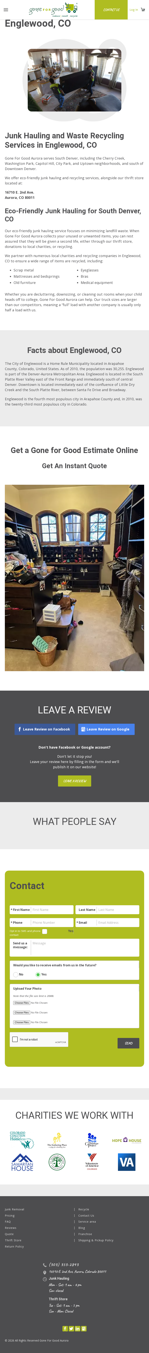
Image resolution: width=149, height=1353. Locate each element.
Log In (134, 9)
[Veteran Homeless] (126, 1161)
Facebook (65, 1328)
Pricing (10, 1215)
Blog (81, 1228)
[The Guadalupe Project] (92, 1139)
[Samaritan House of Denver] (22, 1161)
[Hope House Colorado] (126, 1139)
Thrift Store (13, 1240)
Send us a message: (20, 945)
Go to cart (143, 10)
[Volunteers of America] (92, 1161)
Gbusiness (84, 1328)
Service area (87, 1221)
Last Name (87, 910)
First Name (21, 910)
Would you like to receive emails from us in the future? (54, 965)
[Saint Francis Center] (57, 1161)
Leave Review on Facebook (46, 729)
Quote (9, 1234)
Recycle (83, 1209)
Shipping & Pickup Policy (95, 1240)
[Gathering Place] (57, 1139)
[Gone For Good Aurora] (53, 9)
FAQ (8, 1221)
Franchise (85, 1234)
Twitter (71, 1328)
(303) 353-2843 (64, 1264)
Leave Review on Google (108, 729)
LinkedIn (77, 1328)
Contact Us (111, 10)
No (20, 974)
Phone (18, 922)
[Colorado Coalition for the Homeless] (22, 1139)
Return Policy (14, 1246)
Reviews (10, 1228)
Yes (70, 931)
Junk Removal (14, 1209)
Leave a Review (74, 781)
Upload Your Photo (27, 988)
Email (83, 922)
